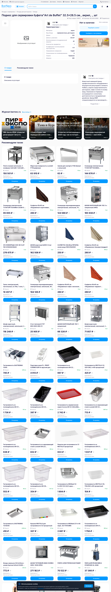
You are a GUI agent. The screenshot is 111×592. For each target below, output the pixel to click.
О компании (44, 1)
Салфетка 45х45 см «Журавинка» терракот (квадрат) (93, 286)
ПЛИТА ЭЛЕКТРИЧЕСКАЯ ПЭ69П (69, 563)
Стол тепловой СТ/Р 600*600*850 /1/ (37, 325)
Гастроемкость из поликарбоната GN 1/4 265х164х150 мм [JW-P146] (12, 485)
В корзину (15, 181)
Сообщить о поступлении (93, 33)
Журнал (81, 1)
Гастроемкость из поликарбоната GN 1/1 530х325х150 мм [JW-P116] (12, 406)
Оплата (59, 1)
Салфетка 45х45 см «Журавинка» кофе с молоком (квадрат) (68, 286)
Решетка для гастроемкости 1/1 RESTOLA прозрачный (68, 445)
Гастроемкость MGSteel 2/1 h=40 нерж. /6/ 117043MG (68, 525)
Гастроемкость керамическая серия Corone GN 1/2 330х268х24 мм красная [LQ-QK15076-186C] (69, 406)
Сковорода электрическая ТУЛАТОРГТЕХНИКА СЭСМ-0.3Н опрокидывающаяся (14, 207)
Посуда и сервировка (8, 11)
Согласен (88, 586)
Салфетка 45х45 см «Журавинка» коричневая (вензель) (39, 207)
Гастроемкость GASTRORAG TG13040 (13, 525)
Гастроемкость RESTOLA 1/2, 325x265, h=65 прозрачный (95, 366)
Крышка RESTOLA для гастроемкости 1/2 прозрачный (41, 525)
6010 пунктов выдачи (17, 2)
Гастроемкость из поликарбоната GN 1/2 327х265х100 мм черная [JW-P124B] (67, 366)
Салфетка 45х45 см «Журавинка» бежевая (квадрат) (96, 246)
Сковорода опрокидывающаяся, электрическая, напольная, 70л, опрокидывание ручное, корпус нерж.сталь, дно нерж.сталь (68, 207)
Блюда (35, 11)
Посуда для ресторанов (24, 11)
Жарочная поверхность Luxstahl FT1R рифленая (41, 167)
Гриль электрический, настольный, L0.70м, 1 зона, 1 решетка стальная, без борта (13, 286)
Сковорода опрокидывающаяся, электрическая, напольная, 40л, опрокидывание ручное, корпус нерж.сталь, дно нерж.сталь (41, 286)
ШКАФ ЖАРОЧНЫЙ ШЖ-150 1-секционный (68, 325)
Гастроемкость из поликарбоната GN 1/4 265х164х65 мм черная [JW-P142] (40, 406)
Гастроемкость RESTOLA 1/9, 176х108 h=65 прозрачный (95, 485)
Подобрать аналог (93, 27)
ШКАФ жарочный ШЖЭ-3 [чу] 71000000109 (40, 246)
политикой (41, 588)
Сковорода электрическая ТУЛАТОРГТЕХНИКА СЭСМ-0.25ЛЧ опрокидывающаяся (94, 167)
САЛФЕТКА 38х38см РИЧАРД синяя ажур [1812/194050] (67, 246)
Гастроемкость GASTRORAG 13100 (13, 366)
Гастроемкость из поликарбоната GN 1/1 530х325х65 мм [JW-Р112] (94, 446)
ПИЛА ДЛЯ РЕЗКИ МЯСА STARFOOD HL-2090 (93, 564)
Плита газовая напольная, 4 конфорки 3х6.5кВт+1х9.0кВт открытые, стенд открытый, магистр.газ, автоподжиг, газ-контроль (13, 167)
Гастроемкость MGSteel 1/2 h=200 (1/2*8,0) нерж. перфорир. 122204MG (66, 485)
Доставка (53, 1)
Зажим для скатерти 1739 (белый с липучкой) (69, 167)
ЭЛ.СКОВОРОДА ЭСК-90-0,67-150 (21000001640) (14, 246)
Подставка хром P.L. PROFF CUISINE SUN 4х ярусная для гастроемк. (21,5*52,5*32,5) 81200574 (40, 366)
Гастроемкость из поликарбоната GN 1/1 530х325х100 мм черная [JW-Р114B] (95, 525)
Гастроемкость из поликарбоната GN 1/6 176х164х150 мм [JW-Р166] (39, 485)
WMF (54, 22)
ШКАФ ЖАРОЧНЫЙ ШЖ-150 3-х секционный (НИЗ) (96, 206)
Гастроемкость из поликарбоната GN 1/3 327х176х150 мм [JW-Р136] (12, 446)
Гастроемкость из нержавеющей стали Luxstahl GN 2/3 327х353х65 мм (41, 446)
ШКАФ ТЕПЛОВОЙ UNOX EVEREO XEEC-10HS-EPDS (41, 564)
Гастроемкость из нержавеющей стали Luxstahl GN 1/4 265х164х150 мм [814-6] (96, 406)
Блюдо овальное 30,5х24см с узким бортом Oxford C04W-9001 (13, 564)
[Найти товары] (95, 6)
